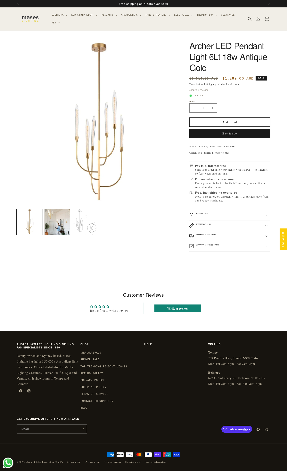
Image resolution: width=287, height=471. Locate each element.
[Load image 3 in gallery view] (85, 222)
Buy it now (230, 133)
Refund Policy (91, 373)
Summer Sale (89, 359)
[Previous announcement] (18, 3)
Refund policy (74, 461)
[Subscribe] (82, 428)
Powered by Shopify (52, 461)
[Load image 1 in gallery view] (30, 222)
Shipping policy (133, 461)
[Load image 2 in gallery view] (57, 222)
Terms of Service (94, 394)
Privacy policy (93, 461)
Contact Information (96, 400)
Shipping (211, 84)
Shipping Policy (93, 387)
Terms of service (112, 461)
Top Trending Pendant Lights (103, 366)
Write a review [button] (177, 308)
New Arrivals (90, 352)
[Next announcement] (269, 3)
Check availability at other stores (209, 152)
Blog (83, 407)
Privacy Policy (92, 380)
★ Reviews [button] (283, 239)
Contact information (156, 461)
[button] (59, 15)
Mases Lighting (34, 461)
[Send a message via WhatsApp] (8, 463)
